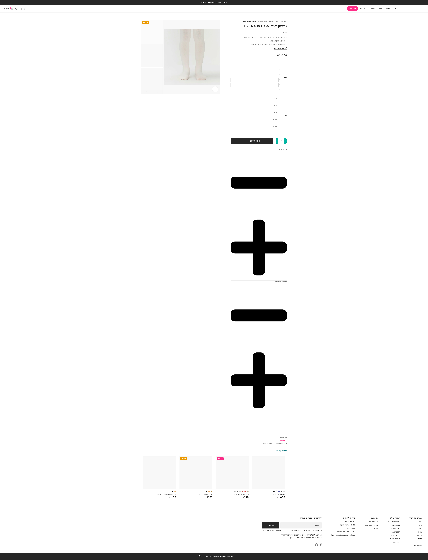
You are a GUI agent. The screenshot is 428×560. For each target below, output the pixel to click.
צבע (285, 77)
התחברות (374, 528)
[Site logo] (413, 8)
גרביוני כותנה (263, 22)
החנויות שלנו (418, 546)
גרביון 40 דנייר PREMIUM (203, 494)
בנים (420, 525)
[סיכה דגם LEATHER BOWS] (159, 472)
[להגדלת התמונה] (215, 89)
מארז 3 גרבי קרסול (278, 494)
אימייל (316, 525)
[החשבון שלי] (25, 8)
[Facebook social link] (321, 545)
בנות (277, 22)
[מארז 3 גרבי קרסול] (268, 472)
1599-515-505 (350, 521)
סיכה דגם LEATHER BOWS (166, 494)
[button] (157, 92)
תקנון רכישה (395, 535)
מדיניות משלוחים (394, 521)
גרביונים (271, 22)
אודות (420, 539)
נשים (420, 528)
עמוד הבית (284, 22)
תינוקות (419, 535)
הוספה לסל (255, 141)
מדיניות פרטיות (395, 525)
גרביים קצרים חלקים (241, 494)
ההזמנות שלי (373, 521)
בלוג (420, 542)
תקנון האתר (396, 532)
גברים (420, 532)
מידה (285, 116)
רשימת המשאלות (371, 525)
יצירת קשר (396, 542)
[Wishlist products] (16, 8)
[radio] (254, 60)
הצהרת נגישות (395, 539)
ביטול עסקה (395, 528)
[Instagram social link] (316, 545)
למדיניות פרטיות (271, 530)
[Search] (21, 8)
